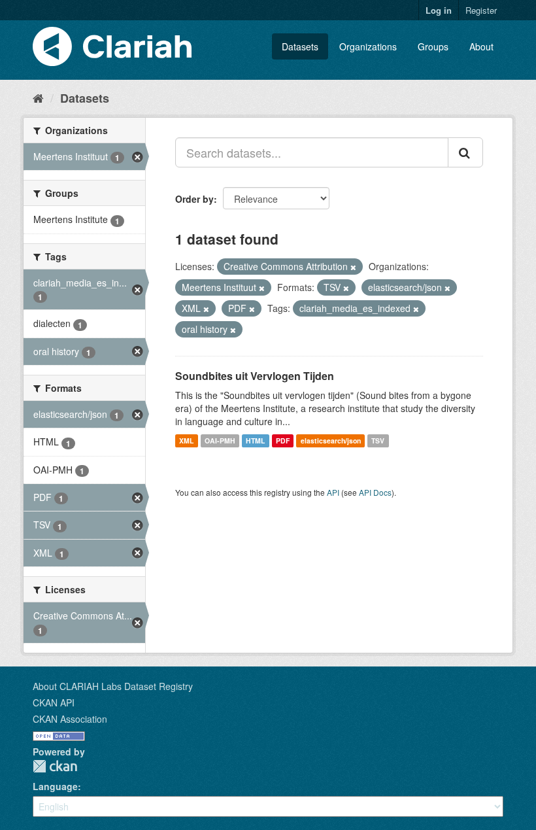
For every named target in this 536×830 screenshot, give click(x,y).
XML (186, 440)
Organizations (368, 46)
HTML (255, 440)
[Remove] (353, 267)
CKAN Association (70, 718)
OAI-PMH (220, 440)
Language (55, 786)
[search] (465, 152)
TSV (377, 440)
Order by (194, 198)
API (333, 492)
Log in (439, 10)
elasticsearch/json (331, 440)
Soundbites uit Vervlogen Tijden (254, 375)
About (481, 46)
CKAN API (54, 702)
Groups (433, 46)
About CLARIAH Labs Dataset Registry (113, 686)
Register (481, 10)
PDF (283, 440)
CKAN (55, 766)
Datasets (300, 46)
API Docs (375, 492)
